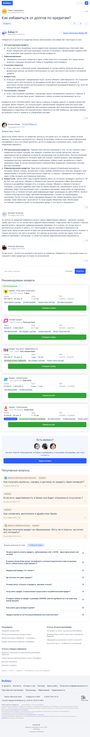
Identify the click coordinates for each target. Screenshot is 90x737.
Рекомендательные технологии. (35, 714)
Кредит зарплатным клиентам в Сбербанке (18, 642)
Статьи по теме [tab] (36, 545)
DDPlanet (40, 732)
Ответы (11, 670)
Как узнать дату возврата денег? (20, 608)
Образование (44, 690)
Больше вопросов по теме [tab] (14, 545)
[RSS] (20, 728)
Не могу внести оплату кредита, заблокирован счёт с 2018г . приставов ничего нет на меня (42, 553)
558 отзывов (18, 293)
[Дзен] (16, 728)
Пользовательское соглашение (19, 709)
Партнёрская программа (12, 690)
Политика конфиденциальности (74, 686)
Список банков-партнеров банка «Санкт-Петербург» (22, 658)
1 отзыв (16, 351)
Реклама (41, 686)
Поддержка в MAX (33, 697)
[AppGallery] (84, 728)
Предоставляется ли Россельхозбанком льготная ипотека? (32, 615)
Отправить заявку (49, 308)
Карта (49, 686)
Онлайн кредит (15, 320)
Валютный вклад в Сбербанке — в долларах (18, 638)
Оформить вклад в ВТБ (10, 631)
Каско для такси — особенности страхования (64, 643)
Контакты (17, 686)
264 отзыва (18, 380)
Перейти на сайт (49, 395)
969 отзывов (18, 410)
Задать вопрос (45, 461)
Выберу (4, 670)
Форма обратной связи (13, 697)
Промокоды (30, 690)
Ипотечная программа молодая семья (16, 634)
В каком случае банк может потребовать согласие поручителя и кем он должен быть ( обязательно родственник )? (41, 562)
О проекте (6, 686)
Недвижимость (58, 690)
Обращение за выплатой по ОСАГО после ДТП (64, 640)
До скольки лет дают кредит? (19, 577)
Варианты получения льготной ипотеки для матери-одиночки (21, 653)
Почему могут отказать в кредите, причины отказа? (29, 584)
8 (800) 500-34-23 (51, 697)
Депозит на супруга (9, 665)
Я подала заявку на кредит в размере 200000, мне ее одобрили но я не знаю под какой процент (41, 599)
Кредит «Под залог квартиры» (22, 290)
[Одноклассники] (7, 728)
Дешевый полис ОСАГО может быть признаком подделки (65, 635)
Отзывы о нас (29, 686)
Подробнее (5, 718)
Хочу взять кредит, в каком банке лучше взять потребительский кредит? (38, 591)
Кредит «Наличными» (18, 378)
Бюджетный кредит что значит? (20, 570)
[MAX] (11, 728)
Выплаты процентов (9, 662)
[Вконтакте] (3, 728)
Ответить (80, 271)
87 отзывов (18, 322)
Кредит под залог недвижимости (23, 349)
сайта (55, 686)
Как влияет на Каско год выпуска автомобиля (64, 631)
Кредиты (7, 23)
